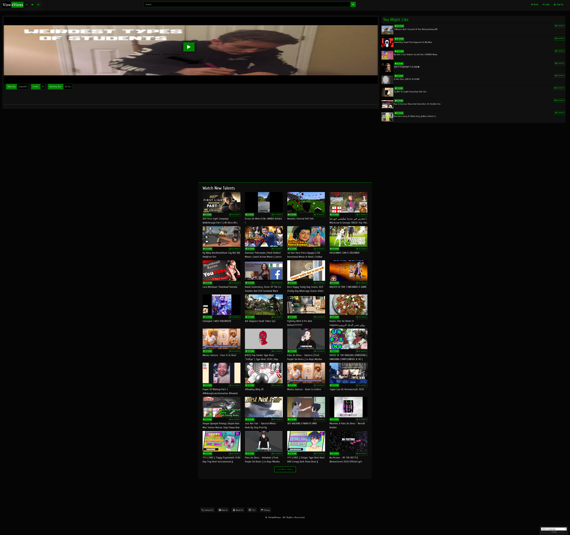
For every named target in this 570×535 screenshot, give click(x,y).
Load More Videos (285, 469)
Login (547, 4)
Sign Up (559, 4)
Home (535, 4)
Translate (561, 532)
